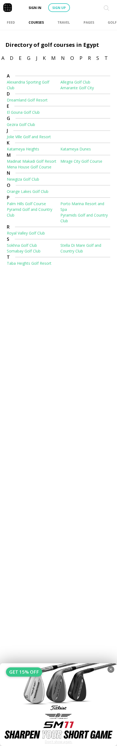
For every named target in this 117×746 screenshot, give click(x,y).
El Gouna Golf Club (23, 112)
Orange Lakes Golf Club (27, 191)
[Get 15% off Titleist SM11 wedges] (58, 704)
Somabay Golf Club (24, 251)
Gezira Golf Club (21, 124)
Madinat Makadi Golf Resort (31, 161)
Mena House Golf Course (29, 166)
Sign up (59, 7)
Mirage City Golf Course (81, 161)
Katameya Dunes (75, 149)
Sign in (35, 7)
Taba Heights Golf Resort (29, 263)
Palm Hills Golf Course (26, 203)
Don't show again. (58, 741)
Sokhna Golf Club (22, 245)
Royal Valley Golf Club (26, 233)
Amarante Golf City (77, 87)
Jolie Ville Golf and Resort (29, 136)
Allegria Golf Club (75, 82)
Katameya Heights (23, 149)
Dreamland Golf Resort (27, 100)
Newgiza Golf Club (23, 179)
